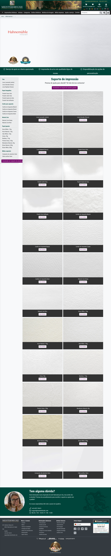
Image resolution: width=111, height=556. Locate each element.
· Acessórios (41, 532)
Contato (77, 12)
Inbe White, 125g (6, 134)
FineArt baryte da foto (8, 98)
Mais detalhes (42, 120)
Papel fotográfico (6, 90)
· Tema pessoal (42, 522)
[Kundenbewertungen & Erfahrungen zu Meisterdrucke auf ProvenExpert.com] (25, 60)
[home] (2, 12)
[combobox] (82, 524)
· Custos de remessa (43, 526)
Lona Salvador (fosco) (8, 84)
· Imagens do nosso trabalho (45, 530)
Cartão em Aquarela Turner (9, 111)
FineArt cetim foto (7, 96)
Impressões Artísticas (10, 12)
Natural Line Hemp (7, 120)
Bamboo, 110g (6, 138)
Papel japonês (6, 126)
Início (2, 16)
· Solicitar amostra (43, 534)
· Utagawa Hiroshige (60, 530)
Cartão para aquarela (7, 104)
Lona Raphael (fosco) (8, 87)
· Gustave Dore (59, 532)
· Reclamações (24, 532)
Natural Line (5, 117)
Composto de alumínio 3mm (9, 154)
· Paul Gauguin (59, 526)
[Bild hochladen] (108, 12)
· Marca (22, 524)
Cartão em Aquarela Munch (9, 107)
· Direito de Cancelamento (27, 530)
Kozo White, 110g (6, 129)
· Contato (23, 522)
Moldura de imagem (48, 12)
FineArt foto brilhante (8, 100)
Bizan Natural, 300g (7, 145)
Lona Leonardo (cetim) (8, 82)
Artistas (20, 12)
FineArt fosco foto (7, 93)
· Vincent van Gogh (60, 522)
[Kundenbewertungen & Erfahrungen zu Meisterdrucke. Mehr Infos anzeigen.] (101, 526)
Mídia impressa (59, 12)
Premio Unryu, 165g (7, 140)
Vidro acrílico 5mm (7, 156)
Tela (3, 79)
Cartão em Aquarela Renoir (9, 109)
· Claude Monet (59, 524)
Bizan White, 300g (7, 147)
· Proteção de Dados (25, 528)
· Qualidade (41, 528)
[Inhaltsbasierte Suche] (104, 12)
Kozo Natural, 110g (7, 131)
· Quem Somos (24, 534)
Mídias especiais (6, 151)
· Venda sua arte (42, 524)
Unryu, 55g (5, 136)
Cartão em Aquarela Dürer (9, 114)
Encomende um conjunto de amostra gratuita (14, 161)
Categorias (27, 12)
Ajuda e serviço (69, 12)
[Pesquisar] (101, 12)
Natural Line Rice (6, 122)
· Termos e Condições (26, 526)
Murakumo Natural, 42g (8, 143)
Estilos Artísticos (36, 12)
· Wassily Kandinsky (60, 528)
